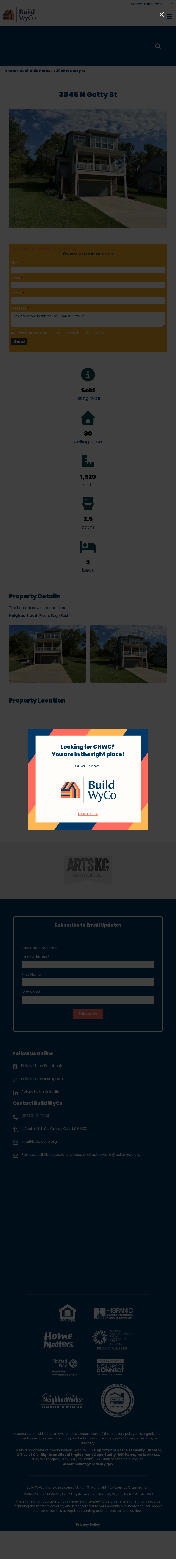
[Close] (162, 14)
